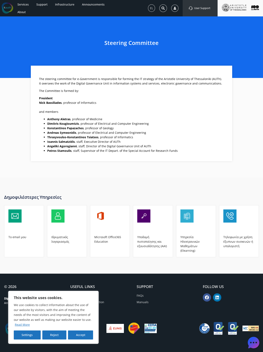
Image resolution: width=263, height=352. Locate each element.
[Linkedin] (217, 297)
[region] (53, 317)
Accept (80, 335)
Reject (54, 335)
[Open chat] (253, 342)
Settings (27, 335)
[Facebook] (207, 297)
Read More (22, 325)
